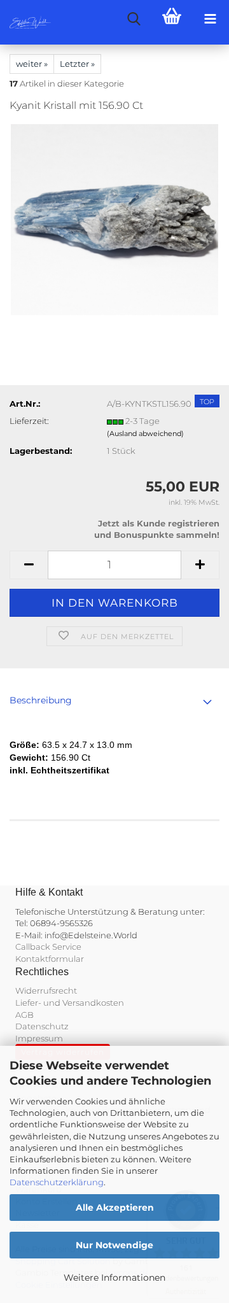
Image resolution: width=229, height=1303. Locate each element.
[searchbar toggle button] (133, 19)
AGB (24, 1015)
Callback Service (48, 946)
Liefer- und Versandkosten (69, 1002)
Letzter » (77, 64)
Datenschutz (42, 1026)
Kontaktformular (49, 959)
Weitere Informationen (114, 1277)
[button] (29, 565)
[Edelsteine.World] (25, 22)
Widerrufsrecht (46, 990)
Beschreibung (41, 700)
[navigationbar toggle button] (210, 19)
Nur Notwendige (114, 1245)
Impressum (39, 1038)
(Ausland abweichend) (145, 433)
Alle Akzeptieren (115, 1207)
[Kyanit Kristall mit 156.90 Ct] (114, 219)
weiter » (32, 64)
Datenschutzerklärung (57, 1182)
